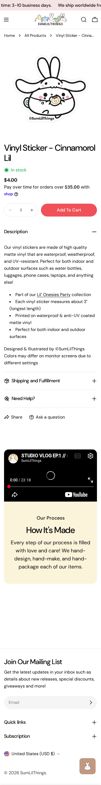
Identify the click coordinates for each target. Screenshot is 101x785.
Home (9, 35)
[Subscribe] (90, 702)
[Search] (83, 19)
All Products (35, 35)
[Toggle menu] (6, 19)
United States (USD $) (33, 754)
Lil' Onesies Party (54, 294)
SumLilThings (33, 773)
